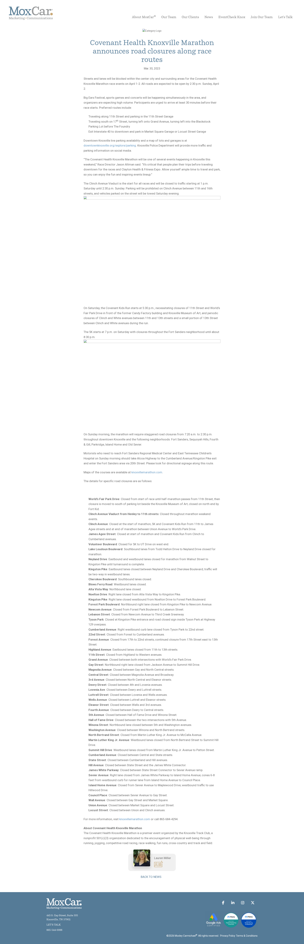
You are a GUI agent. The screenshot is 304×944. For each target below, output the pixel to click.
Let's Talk (53, 925)
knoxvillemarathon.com (146, 472)
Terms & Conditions (247, 935)
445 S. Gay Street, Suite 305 (62, 915)
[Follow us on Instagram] (243, 902)
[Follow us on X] (253, 902)
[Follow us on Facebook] (223, 902)
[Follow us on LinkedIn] (233, 902)
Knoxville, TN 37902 (58, 919)
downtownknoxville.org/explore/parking (110, 145)
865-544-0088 (54, 930)
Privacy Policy (227, 935)
